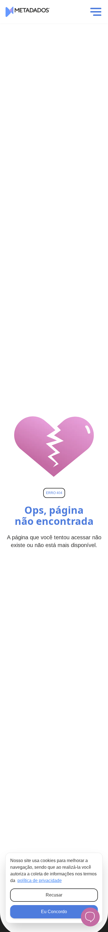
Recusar (54, 895)
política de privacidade (39, 880)
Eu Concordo (54, 911)
